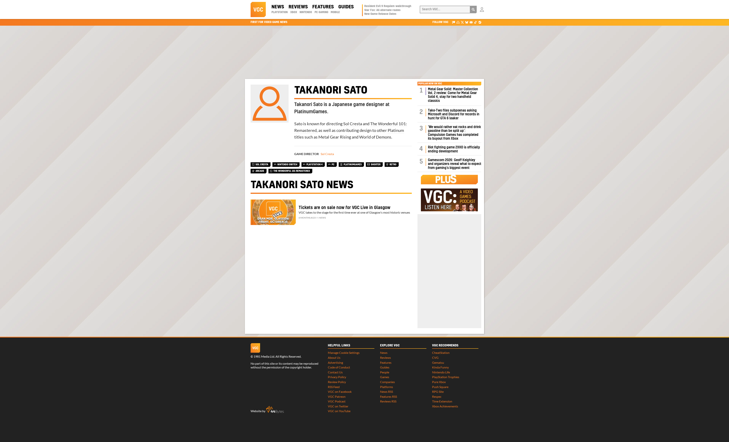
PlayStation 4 (314, 164)
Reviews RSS (388, 401)
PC (333, 164)
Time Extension (442, 401)
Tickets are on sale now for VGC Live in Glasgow (344, 208)
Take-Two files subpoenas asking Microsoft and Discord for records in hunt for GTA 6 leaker (453, 114)
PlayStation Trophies (445, 377)
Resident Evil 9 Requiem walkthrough (387, 6)
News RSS (386, 391)
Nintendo (306, 12)
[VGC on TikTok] (475, 22)
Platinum (396, 130)
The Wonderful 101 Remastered (291, 171)
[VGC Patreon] (453, 22)
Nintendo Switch (287, 164)
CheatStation (441, 352)
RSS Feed (334, 387)
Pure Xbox (439, 382)
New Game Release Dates (380, 14)
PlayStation (279, 12)
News (277, 7)
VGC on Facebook (340, 391)
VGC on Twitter (338, 406)
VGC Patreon (337, 396)
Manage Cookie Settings (344, 352)
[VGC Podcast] (458, 22)
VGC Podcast (337, 401)
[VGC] (258, 9)
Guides (346, 7)
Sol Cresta (352, 123)
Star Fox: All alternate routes (382, 10)
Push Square (440, 387)
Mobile (335, 12)
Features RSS (388, 396)
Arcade (260, 171)
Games (384, 377)
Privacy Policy (337, 377)
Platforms (386, 387)
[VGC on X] (462, 22)
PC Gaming (321, 12)
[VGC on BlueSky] (466, 22)
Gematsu (438, 362)
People (384, 372)
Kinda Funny (440, 367)
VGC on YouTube (339, 411)
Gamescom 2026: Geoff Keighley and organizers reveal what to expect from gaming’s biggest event (454, 164)
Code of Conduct (339, 367)
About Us (334, 357)
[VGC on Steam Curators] (479, 22)
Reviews (298, 7)
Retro (393, 164)
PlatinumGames (353, 164)
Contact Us (335, 372)
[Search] (473, 9)
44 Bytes (275, 409)
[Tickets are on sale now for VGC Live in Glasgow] (273, 212)
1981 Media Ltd (264, 356)
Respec (436, 396)
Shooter (375, 164)
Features (323, 7)
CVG (435, 357)
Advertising (335, 362)
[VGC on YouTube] (471, 22)
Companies (387, 382)
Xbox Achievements (445, 406)
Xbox (293, 12)
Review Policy (337, 382)
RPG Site (438, 391)
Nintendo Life (441, 372)
